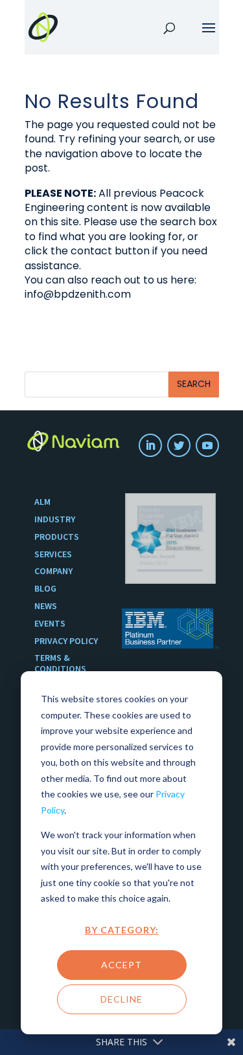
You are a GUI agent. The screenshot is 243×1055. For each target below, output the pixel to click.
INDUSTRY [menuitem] (54, 519)
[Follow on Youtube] (207, 445)
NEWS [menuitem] (45, 606)
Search (194, 383)
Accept (121, 964)
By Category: (122, 929)
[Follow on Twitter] (179, 445)
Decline (121, 999)
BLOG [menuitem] (45, 588)
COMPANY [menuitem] (53, 571)
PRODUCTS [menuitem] (56, 536)
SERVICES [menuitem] (53, 554)
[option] (170, 538)
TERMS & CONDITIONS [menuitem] (60, 663)
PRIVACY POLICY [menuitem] (66, 641)
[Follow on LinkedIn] (150, 445)
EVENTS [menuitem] (49, 623)
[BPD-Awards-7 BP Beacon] (170, 538)
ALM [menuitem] (42, 501)
